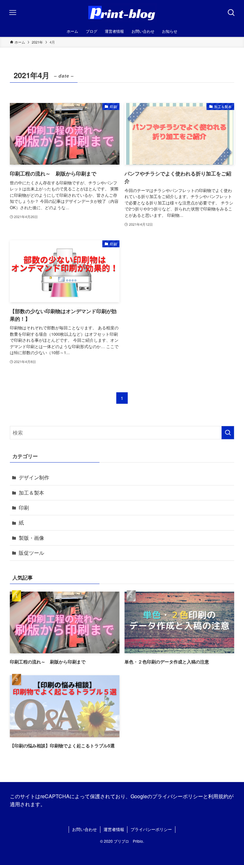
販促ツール (31, 552)
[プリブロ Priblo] (122, 12)
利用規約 (218, 796)
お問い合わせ (84, 829)
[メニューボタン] (12, 12)
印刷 (24, 507)
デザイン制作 (34, 477)
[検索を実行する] (227, 432)
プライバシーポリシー (177, 796)
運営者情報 (114, 829)
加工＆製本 (31, 492)
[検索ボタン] (231, 12)
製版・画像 (31, 537)
